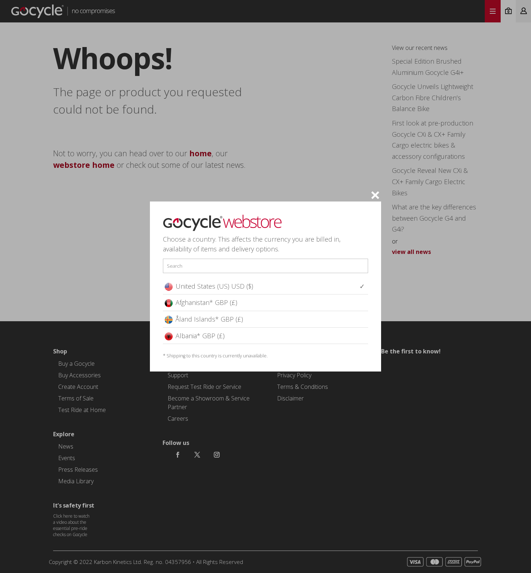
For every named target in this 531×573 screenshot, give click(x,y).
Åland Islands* (209, 319)
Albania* (200, 335)
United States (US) (214, 286)
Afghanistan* (206, 302)
